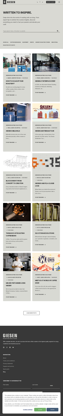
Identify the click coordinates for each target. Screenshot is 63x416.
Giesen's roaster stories (42, 42)
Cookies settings (27, 409)
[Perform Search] (58, 31)
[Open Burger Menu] (59, 2)
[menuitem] (4, 358)
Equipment (25, 42)
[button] (31, 313)
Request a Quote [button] (51, 2)
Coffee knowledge (15, 42)
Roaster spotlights (9, 45)
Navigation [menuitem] (6, 354)
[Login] (42, 2)
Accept (40, 409)
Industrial (54, 42)
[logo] (10, 336)
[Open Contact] (37, 2)
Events (32, 42)
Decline (52, 409)
